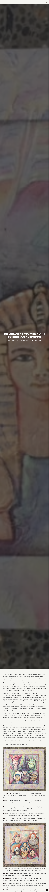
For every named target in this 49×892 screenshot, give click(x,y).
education (42, 890)
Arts (19, 340)
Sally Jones (38, 340)
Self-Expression (29, 340)
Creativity (22, 340)
